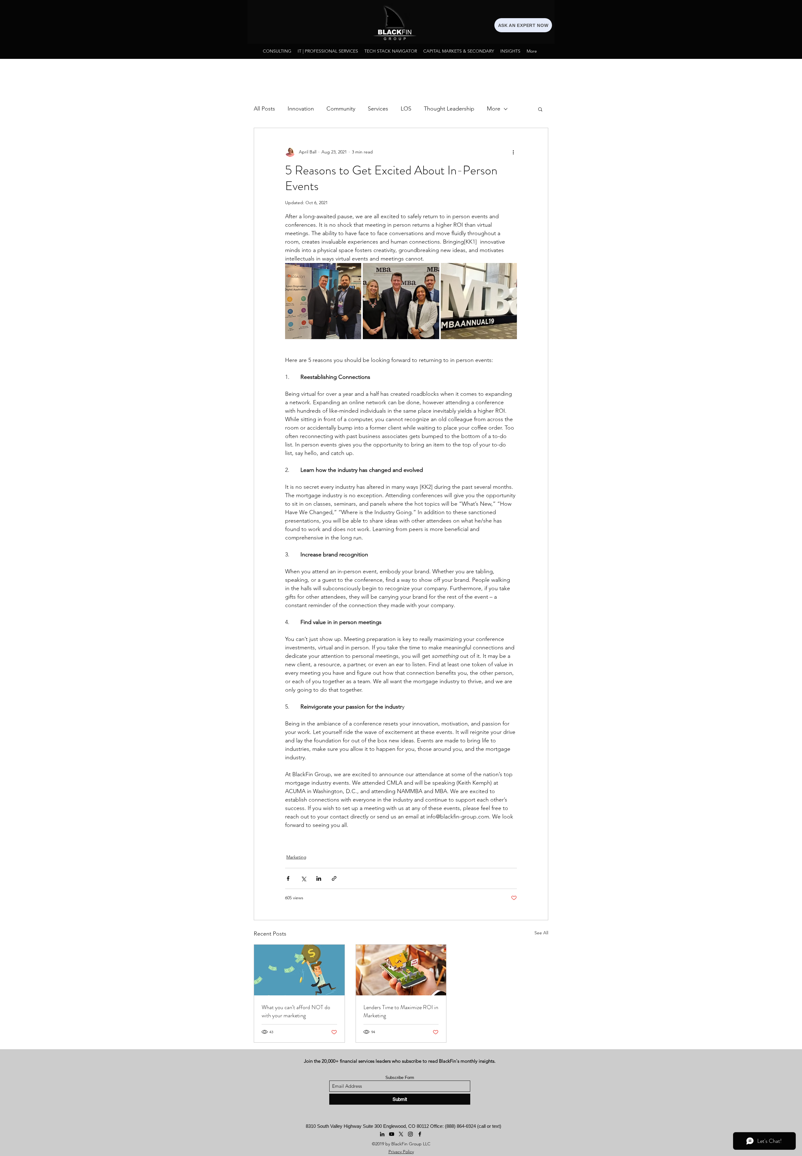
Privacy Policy (401, 1151)
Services (378, 108)
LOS (406, 108)
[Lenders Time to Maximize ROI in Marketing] (401, 970)
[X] (401, 1134)
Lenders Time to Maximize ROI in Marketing (400, 1011)
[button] (540, 108)
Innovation (301, 108)
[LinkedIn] (382, 1134)
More (493, 108)
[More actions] (513, 152)
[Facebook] (420, 1134)
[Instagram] (410, 1134)
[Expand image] (323, 301)
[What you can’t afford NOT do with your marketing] (299, 970)
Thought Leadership (449, 108)
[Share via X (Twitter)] (303, 878)
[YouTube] (391, 1134)
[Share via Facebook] (288, 878)
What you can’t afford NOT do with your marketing (296, 1011)
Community (340, 108)
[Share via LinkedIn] (319, 878)
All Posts (264, 108)
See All (541, 933)
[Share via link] (334, 878)
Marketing (296, 857)
